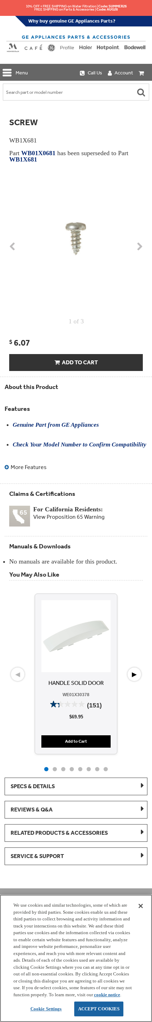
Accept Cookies (99, 1008)
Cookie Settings (46, 1008)
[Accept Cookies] (140, 906)
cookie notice (107, 994)
